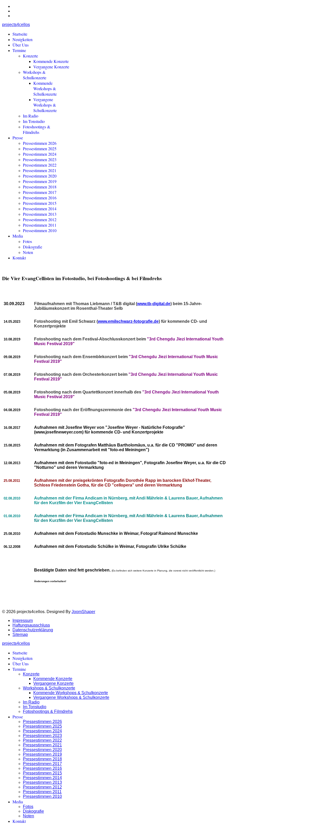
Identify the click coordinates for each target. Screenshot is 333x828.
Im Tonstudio (34, 121)
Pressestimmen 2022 (39, 165)
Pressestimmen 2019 (39, 181)
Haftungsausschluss (31, 625)
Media (17, 236)
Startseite (19, 34)
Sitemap (20, 634)
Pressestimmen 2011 (39, 225)
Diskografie (32, 246)
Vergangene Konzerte (51, 66)
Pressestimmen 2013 (39, 214)
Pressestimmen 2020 (39, 176)
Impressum (22, 620)
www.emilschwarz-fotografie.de (128, 321)
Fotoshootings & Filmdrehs (36, 129)
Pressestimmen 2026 (39, 143)
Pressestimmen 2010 (39, 230)
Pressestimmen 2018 (39, 186)
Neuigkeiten (22, 39)
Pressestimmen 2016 (39, 197)
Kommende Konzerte (51, 61)
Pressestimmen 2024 (39, 154)
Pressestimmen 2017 (39, 192)
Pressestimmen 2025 (39, 148)
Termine (19, 50)
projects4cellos (16, 24)
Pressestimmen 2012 (39, 219)
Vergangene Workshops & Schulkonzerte (45, 105)
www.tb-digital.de (153, 303)
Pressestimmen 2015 (39, 203)
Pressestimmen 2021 (39, 170)
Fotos (27, 241)
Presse (17, 137)
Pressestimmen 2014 (39, 208)
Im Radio (30, 116)
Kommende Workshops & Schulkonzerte (45, 88)
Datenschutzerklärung (32, 630)
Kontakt (19, 257)
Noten (28, 252)
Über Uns (20, 45)
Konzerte (30, 55)
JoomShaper (83, 611)
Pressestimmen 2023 (39, 159)
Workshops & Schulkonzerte (34, 74)
